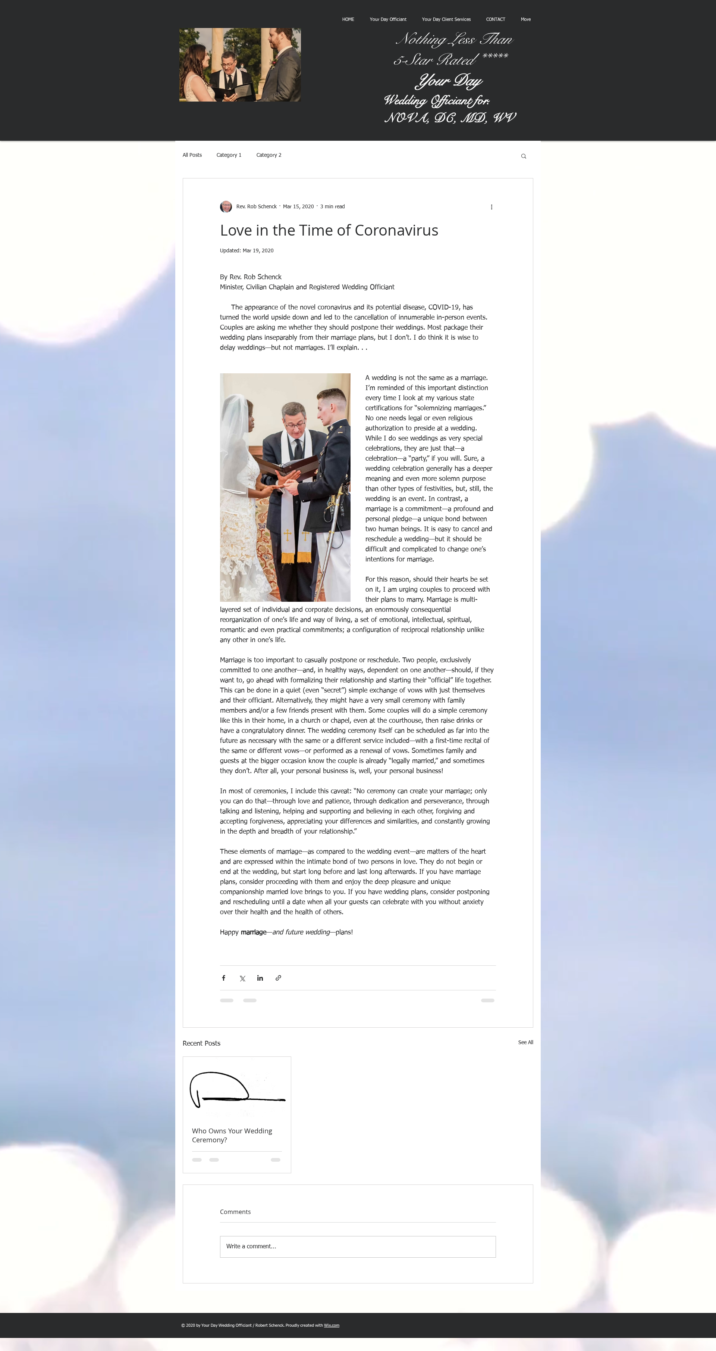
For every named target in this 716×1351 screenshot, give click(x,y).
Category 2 (269, 155)
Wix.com (331, 1325)
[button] (523, 156)
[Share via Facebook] (223, 977)
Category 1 (229, 155)
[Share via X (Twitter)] (241, 977)
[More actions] (491, 206)
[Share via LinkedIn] (260, 977)
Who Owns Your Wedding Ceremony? (232, 1135)
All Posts (192, 155)
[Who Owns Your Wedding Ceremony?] (237, 1087)
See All (525, 1042)
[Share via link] (278, 977)
